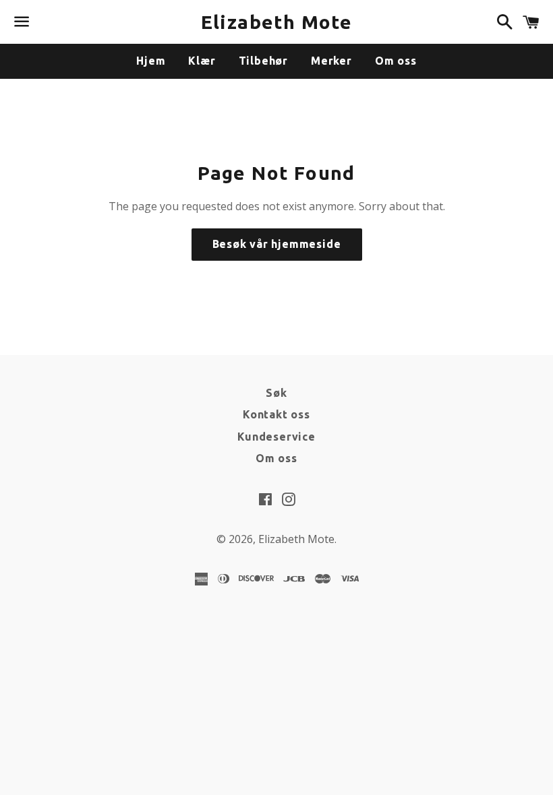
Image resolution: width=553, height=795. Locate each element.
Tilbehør (263, 61)
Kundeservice (276, 437)
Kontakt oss (276, 414)
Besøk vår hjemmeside (276, 244)
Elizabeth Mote (277, 21)
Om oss (396, 61)
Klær (201, 61)
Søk (276, 393)
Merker (331, 61)
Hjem (150, 61)
